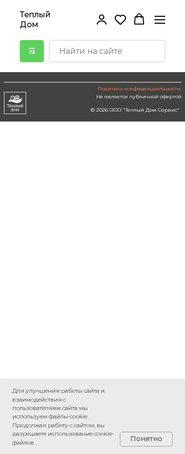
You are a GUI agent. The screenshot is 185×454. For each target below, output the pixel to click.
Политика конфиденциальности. (140, 88)
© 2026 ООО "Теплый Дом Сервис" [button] (135, 110)
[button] (102, 19)
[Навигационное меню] (159, 19)
